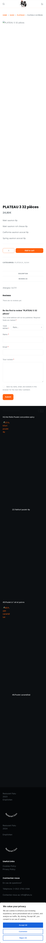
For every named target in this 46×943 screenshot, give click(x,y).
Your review (8, 359)
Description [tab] (23, 273)
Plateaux (19, 262)
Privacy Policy (9, 869)
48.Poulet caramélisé (21, 695)
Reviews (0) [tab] (23, 279)
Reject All (23, 938)
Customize (23, 931)
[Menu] (42, 4)
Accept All (23, 925)
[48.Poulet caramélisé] (6, 695)
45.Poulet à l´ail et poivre (13, 602)
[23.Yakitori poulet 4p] (6, 509)
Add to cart (29, 250)
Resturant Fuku (9, 793)
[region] (23, 923)
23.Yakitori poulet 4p (21, 509)
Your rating (6, 327)
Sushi (26, 262)
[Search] (3, 4)
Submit (8, 397)
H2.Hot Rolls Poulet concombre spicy (18, 417)
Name (6, 334)
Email (6, 347)
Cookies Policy (9, 866)
